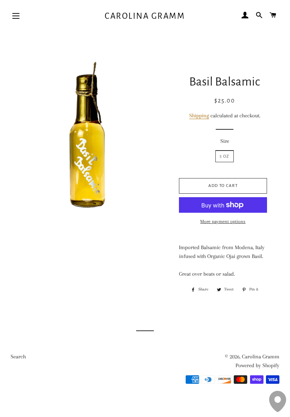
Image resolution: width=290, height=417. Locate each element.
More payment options (222, 221)
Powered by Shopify (257, 365)
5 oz (224, 156)
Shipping (199, 115)
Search (18, 356)
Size (224, 141)
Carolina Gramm (145, 16)
